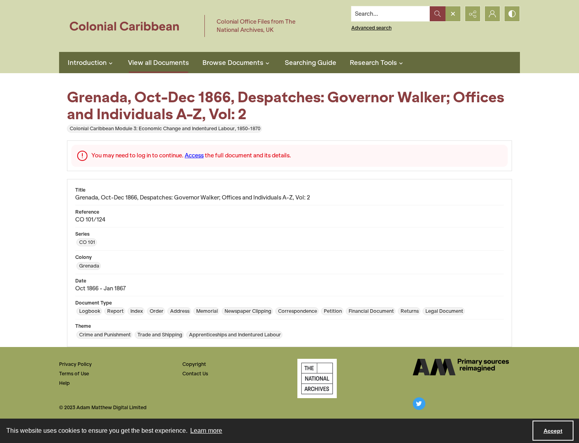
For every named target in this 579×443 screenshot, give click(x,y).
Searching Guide (310, 62)
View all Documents (158, 62)
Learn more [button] (206, 430)
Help (64, 383)
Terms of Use (74, 374)
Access (194, 155)
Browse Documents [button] (233, 62)
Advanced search (371, 28)
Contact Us (195, 374)
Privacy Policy (75, 364)
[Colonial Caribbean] (130, 26)
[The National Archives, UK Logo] (317, 378)
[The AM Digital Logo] (461, 367)
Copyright (194, 364)
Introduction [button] (87, 62)
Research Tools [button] (373, 62)
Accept (553, 431)
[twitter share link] (419, 403)
